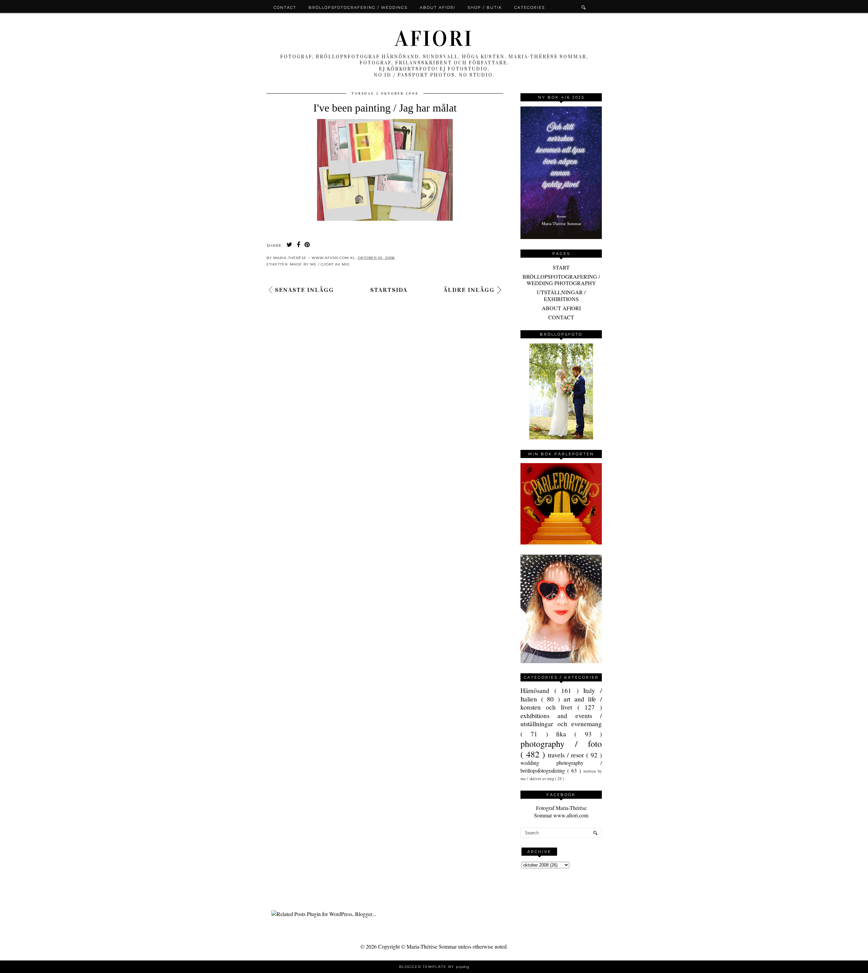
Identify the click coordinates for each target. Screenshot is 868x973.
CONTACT (561, 317)
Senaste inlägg (304, 290)
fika (565, 734)
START (561, 267)
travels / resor (567, 755)
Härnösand (537, 690)
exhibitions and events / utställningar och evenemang (561, 719)
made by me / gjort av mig (320, 264)
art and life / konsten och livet (561, 703)
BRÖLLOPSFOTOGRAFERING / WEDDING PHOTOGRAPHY (561, 279)
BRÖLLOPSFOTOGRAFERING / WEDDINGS (358, 7)
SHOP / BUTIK (485, 7)
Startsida (389, 290)
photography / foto (561, 743)
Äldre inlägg (469, 290)
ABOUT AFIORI (561, 308)
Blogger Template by (434, 967)
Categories (529, 7)
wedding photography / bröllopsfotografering (561, 766)
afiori (434, 38)
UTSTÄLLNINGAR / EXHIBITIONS (561, 295)
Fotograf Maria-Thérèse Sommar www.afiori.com (561, 811)
